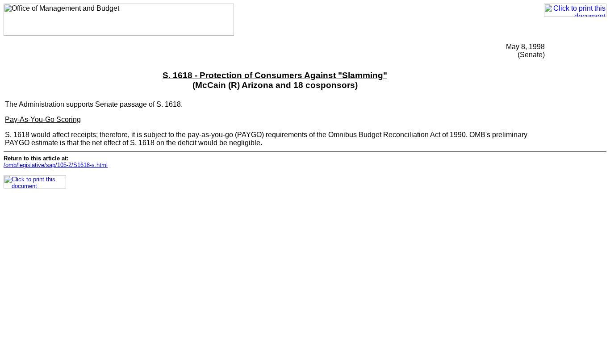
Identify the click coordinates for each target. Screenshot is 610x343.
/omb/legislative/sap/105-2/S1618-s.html (56, 165)
